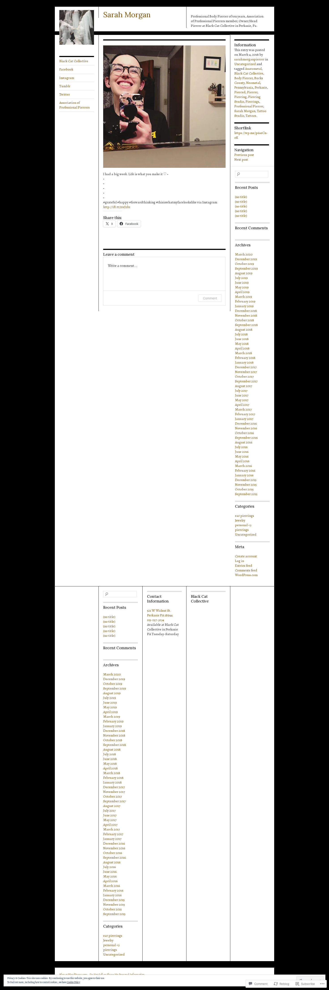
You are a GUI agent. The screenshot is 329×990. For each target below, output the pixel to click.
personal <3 (243, 525)
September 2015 (246, 494)
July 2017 (241, 390)
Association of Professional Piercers (74, 104)
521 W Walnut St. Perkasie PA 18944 (160, 612)
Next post (241, 159)
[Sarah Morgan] (76, 43)
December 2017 (246, 367)
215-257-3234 (155, 619)
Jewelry (240, 520)
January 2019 (244, 306)
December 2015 (245, 479)
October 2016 (244, 432)
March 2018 (243, 353)
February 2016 (245, 470)
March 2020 (244, 254)
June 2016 (242, 451)
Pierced (240, 92)
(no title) (241, 196)
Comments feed (246, 570)
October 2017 (244, 376)
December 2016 (246, 423)
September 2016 (246, 437)
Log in (239, 560)
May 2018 (242, 343)
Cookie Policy (73, 982)
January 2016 (244, 475)
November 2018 (246, 315)
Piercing (240, 96)
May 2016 (242, 456)
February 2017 (245, 414)
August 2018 (243, 329)
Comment (210, 298)
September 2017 (246, 381)
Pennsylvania (243, 87)
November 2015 (246, 484)
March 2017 (243, 409)
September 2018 (246, 324)
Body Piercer (243, 78)
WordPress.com (246, 575)
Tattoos (251, 115)
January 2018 (244, 362)
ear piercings (244, 515)
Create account (246, 556)
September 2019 (246, 268)
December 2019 (246, 259)
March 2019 (243, 296)
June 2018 (242, 338)
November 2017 (246, 371)
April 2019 (242, 292)
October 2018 (244, 320)
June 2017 (241, 395)
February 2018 (245, 357)
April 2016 (242, 461)
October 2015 (244, 489)
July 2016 (241, 447)
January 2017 (244, 418)
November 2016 (246, 428)
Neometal (253, 82)
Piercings (252, 101)
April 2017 (242, 404)
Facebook (66, 69)
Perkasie (261, 87)
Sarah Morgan (127, 14)
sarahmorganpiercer (249, 59)
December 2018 (246, 310)
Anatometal (253, 68)
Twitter (64, 94)
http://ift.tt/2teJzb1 (116, 206)
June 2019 (242, 282)
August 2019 (243, 273)
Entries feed (243, 565)
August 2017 (243, 385)
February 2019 (245, 301)
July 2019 (241, 277)
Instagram (66, 77)
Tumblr (64, 86)
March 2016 (243, 465)
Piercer (252, 92)
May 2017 (241, 400)
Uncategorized (245, 64)
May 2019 (242, 287)
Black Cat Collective (73, 61)
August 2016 (243, 442)
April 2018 (242, 348)
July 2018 (241, 334)
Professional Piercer (248, 106)
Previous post (244, 154)
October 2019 (244, 263)
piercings (242, 529)
